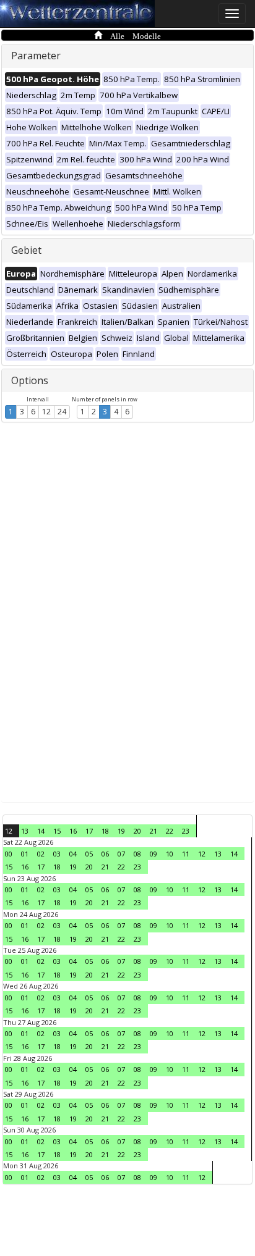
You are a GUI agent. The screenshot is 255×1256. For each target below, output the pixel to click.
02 (41, 853)
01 (24, 853)
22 (169, 830)
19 (121, 830)
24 (62, 411)
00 (8, 853)
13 (24, 830)
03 (57, 853)
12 (46, 411)
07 (121, 853)
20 (137, 830)
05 (89, 853)
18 (105, 830)
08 (137, 853)
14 (41, 830)
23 (185, 830)
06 (105, 853)
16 (73, 830)
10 (169, 853)
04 (73, 853)
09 (153, 853)
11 (185, 853)
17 (89, 830)
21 (153, 830)
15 (57, 830)
